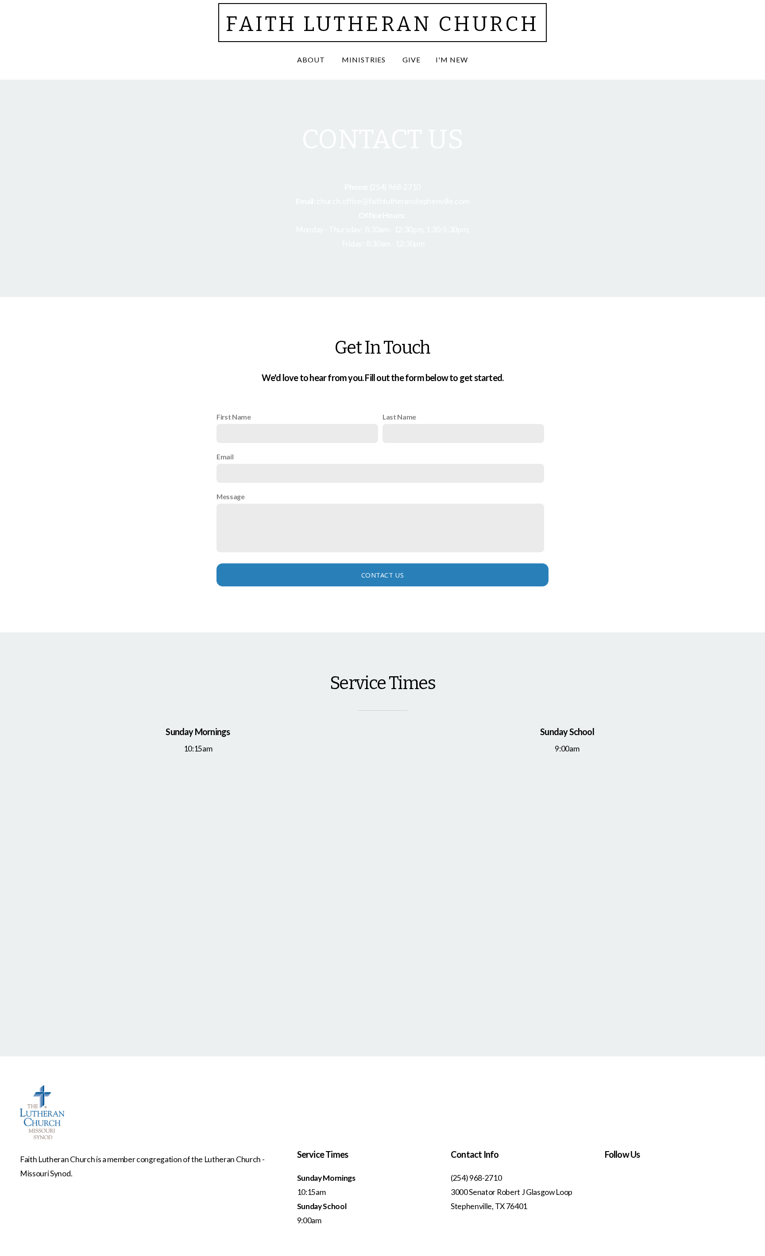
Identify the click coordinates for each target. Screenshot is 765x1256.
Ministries (365, 59)
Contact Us (382, 574)
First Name (233, 416)
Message (230, 496)
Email (224, 456)
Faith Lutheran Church (382, 24)
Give (411, 59)
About (312, 59)
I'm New (452, 59)
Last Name (399, 416)
